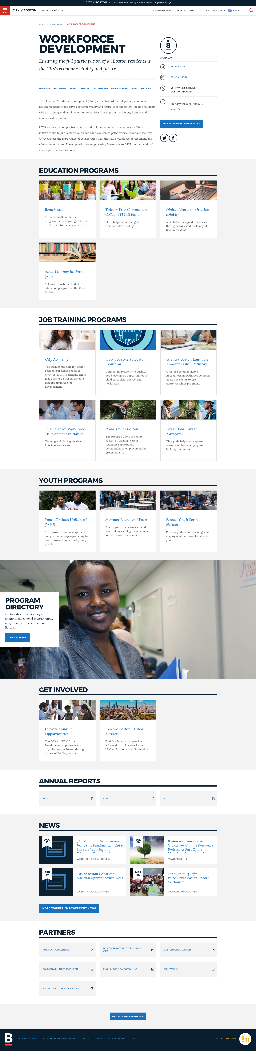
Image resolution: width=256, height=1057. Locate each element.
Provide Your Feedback (128, 1016)
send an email (180, 77)
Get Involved (101, 88)
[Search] (249, 10)
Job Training (59, 88)
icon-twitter (164, 138)
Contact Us (137, 1039)
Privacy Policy (27, 1039)
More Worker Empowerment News (69, 908)
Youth (73, 88)
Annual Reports (119, 88)
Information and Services (169, 10)
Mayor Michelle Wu (52, 10)
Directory (85, 88)
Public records (92, 1039)
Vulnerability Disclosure (59, 1039)
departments (56, 24)
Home (42, 24)
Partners (146, 88)
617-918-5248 (178, 66)
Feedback (219, 10)
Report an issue (226, 1039)
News (134, 88)
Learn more (18, 637)
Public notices (199, 10)
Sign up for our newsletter (181, 124)
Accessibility (116, 1039)
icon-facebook (173, 138)
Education (44, 88)
